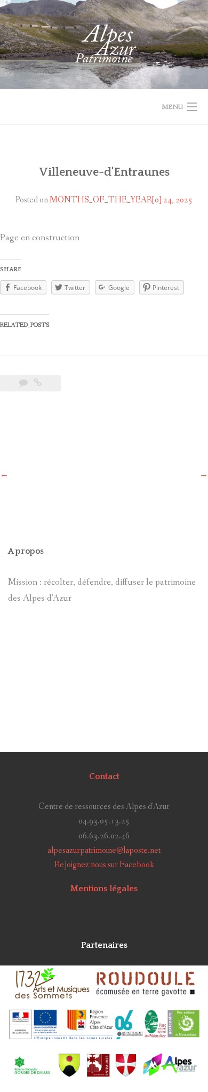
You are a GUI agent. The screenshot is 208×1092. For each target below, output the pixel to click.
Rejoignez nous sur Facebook (104, 864)
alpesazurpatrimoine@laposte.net (104, 850)
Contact (104, 776)
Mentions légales (104, 888)
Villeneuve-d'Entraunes (104, 172)
